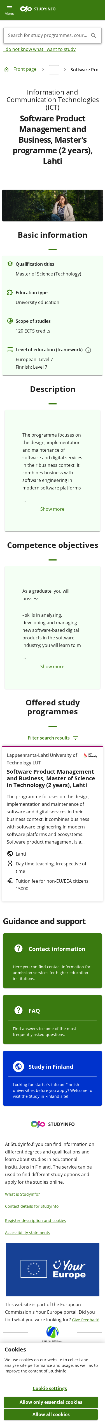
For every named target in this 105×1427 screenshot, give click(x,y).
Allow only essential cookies (51, 1402)
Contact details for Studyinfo (32, 1206)
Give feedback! (85, 1319)
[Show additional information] (88, 350)
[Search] (93, 35)
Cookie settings (50, 1388)
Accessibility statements (27, 1232)
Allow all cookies (51, 1414)
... (54, 70)
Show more (52, 509)
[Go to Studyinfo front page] (40, 10)
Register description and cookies (35, 1220)
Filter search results (49, 738)
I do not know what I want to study (39, 49)
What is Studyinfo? (22, 1194)
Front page (24, 69)
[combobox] (48, 35)
